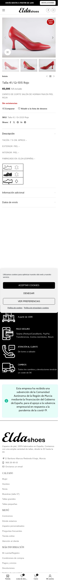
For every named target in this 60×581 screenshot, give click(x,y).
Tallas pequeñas (9, 504)
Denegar (28, 293)
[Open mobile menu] (4, 10)
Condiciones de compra (13, 558)
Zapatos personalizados (13, 526)
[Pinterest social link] (18, 122)
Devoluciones (47, 3)
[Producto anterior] (47, 76)
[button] (5, 38)
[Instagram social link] (53, 10)
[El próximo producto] (54, 76)
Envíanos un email (14, 466)
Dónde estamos (9, 521)
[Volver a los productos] (50, 76)
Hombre (6, 484)
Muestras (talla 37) (11, 494)
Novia (4, 489)
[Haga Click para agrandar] (7, 52)
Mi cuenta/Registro (11, 553)
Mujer (4, 479)
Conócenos (7, 516)
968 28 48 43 (12, 462)
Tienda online (8, 536)
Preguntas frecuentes (12, 531)
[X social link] (14, 122)
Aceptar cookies (28, 285)
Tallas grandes (9, 499)
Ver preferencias (29, 301)
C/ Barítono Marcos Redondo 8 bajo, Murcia (25, 458)
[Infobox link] (17, 316)
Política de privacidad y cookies (36, 308)
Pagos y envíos (9, 563)
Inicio (5, 76)
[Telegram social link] (25, 122)
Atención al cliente (10, 541)
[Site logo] (29, 10)
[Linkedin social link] (21, 122)
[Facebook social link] (48, 10)
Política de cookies (15, 308)
